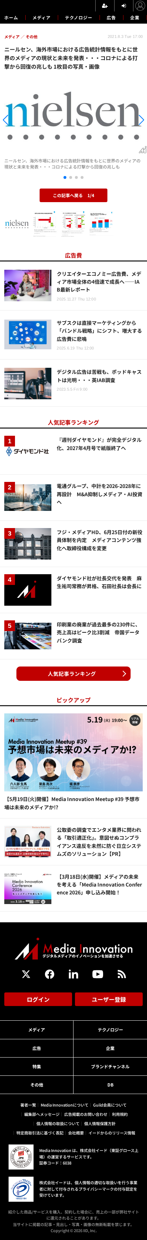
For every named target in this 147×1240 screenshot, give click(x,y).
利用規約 (120, 1114)
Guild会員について (110, 1105)
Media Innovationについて (64, 1105)
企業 (135, 17)
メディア (41, 17)
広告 (111, 17)
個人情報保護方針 (100, 1123)
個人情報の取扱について (58, 1123)
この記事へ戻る (73, 195)
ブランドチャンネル (110, 1066)
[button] (22, 121)
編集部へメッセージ (42, 1114)
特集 (36, 1066)
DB (110, 1085)
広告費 (73, 255)
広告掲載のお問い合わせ (85, 1114)
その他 (36, 1085)
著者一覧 (28, 1105)
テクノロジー (78, 17)
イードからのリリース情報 (111, 1133)
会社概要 (76, 1133)
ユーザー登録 (109, 999)
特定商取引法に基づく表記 (40, 1133)
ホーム (11, 17)
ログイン (38, 999)
